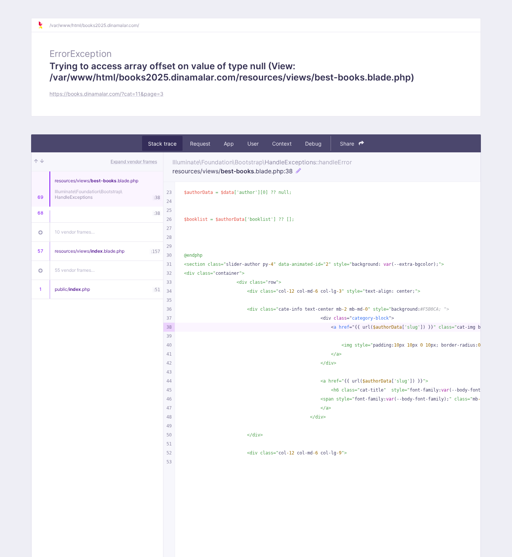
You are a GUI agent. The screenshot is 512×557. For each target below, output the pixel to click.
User (253, 143)
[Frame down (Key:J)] (42, 161)
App (229, 143)
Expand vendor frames (134, 161)
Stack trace (162, 143)
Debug (313, 143)
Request (200, 143)
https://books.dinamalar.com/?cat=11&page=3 (106, 94)
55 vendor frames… (75, 270)
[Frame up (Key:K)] (36, 161)
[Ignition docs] (43, 25)
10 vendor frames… (75, 232)
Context (282, 143)
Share (348, 143)
